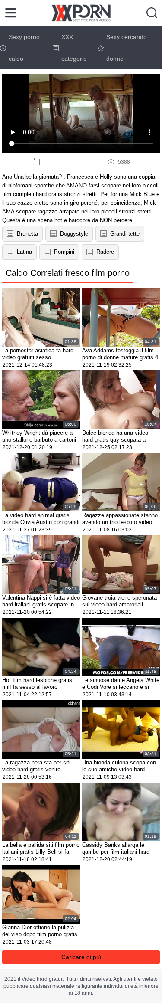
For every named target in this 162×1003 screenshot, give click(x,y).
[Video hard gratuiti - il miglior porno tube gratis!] (81, 13)
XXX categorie (74, 47)
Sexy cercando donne (126, 47)
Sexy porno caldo (24, 47)
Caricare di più (81, 957)
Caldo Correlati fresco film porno (68, 273)
